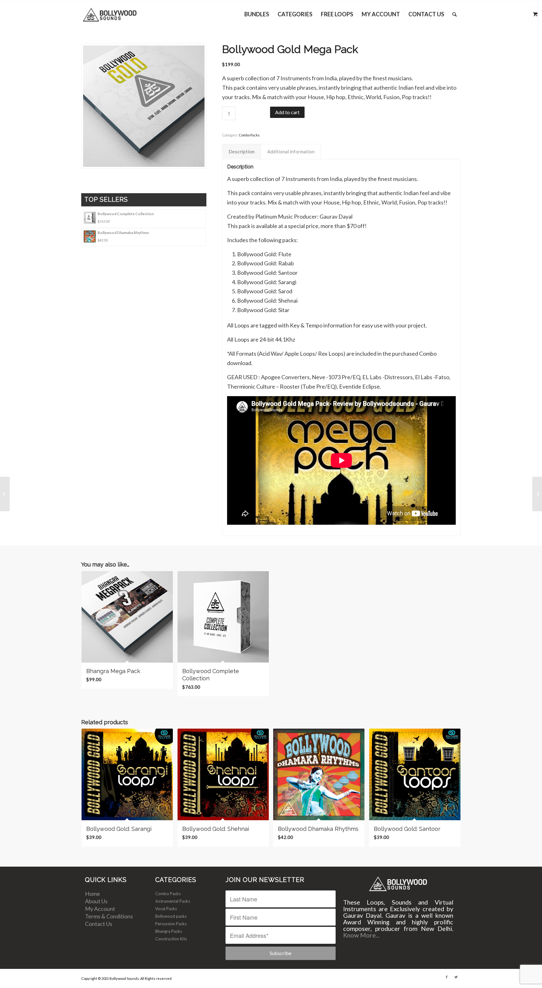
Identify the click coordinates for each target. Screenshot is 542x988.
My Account (100, 908)
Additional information (291, 151)
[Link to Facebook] (446, 977)
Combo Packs (249, 135)
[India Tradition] (537, 494)
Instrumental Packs (172, 901)
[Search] (454, 14)
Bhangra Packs (168, 931)
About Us (96, 901)
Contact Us (98, 923)
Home (92, 893)
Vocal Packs (166, 908)
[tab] (241, 152)
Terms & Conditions (109, 916)
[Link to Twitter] (456, 977)
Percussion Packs (171, 923)
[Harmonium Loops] (5, 494)
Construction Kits (171, 938)
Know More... (361, 935)
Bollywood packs (171, 916)
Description (242, 151)
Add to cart (287, 112)
